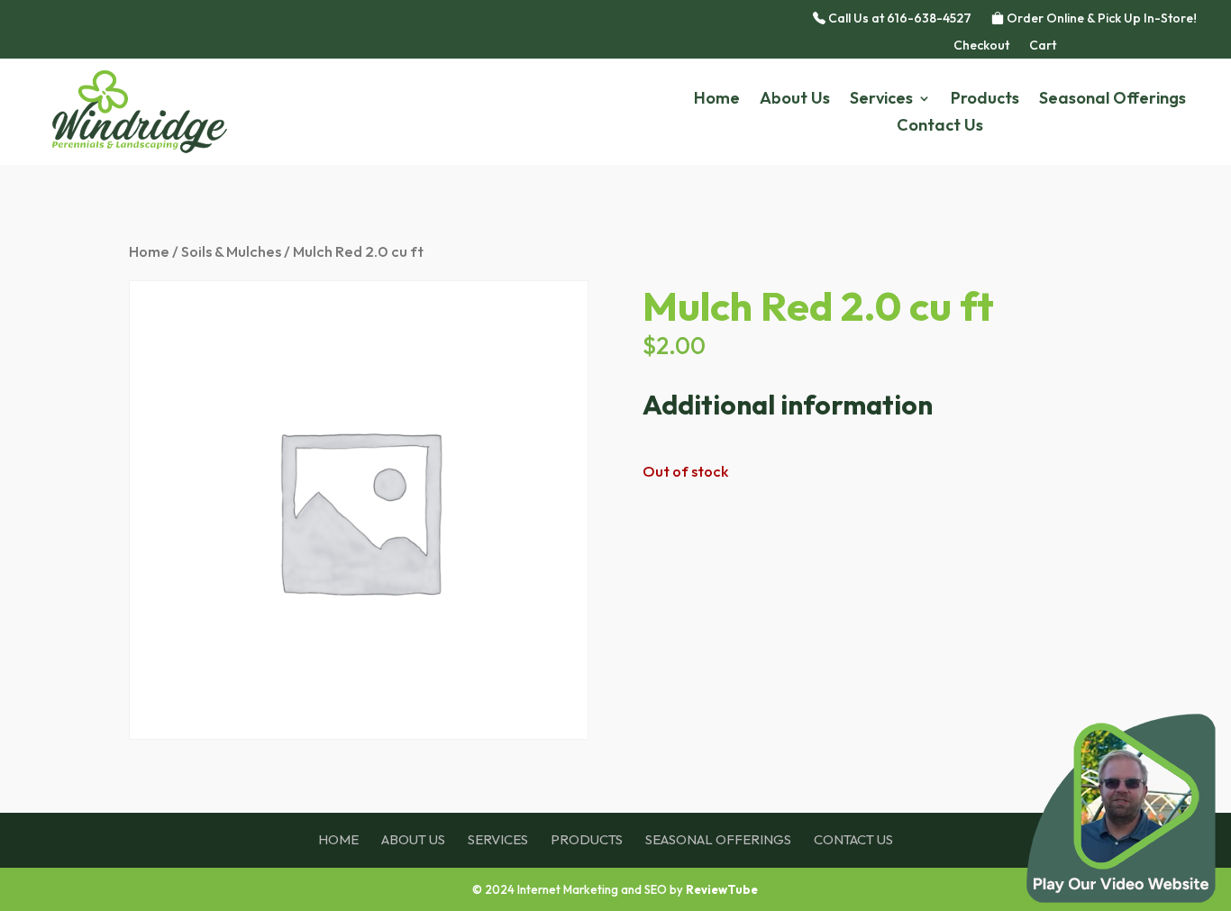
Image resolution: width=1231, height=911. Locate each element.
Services (881, 100)
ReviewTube (722, 889)
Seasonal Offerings (1112, 100)
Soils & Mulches (231, 250)
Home (717, 100)
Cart (1042, 46)
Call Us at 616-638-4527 (898, 19)
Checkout (981, 46)
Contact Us (940, 127)
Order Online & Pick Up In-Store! (1100, 19)
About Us (795, 100)
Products (985, 100)
